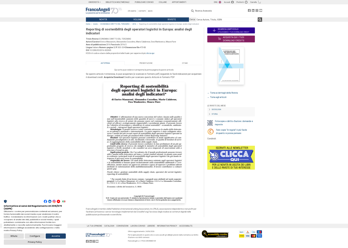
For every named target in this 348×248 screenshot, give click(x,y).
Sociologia (216, 109)
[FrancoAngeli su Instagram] (257, 11)
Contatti (142, 11)
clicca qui (150, 53)
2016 (134, 24)
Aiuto (150, 11)
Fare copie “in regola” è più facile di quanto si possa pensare (231, 131)
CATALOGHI (109, 226)
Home (88, 24)
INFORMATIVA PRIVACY (167, 226)
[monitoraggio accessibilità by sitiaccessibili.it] (215, 231)
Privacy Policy (35, 242)
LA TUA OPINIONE (94, 226)
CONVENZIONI (122, 226)
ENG (215, 2)
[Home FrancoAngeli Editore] (104, 11)
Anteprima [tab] (105, 63)
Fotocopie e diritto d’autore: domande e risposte (234, 123)
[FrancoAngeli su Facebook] (249, 11)
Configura (35, 236)
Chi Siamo (132, 11)
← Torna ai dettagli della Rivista (222, 93)
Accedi (227, 2)
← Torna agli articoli (216, 97)
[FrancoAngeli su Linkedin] (253, 11)
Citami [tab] (185, 63)
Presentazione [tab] (146, 63)
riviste (95, 24)
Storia (215, 114)
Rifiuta (14, 236)
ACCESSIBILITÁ (185, 226)
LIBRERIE (151, 226)
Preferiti (240, 2)
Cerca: (192, 19)
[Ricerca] (260, 19)
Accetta (56, 236)
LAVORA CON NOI (137, 226)
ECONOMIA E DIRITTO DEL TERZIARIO (115, 24)
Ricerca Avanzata (203, 11)
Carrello (253, 2)
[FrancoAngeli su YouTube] (260, 11)
